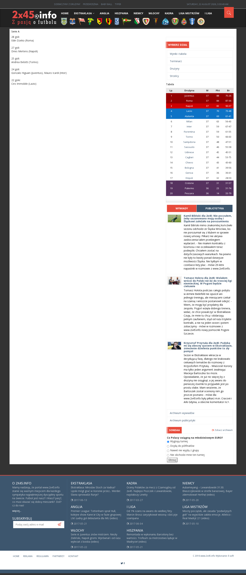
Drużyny (174, 68)
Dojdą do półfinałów (182, 445)
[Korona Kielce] (108, 21)
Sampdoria (189, 142)
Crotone (189, 183)
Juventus (189, 95)
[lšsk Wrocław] (175, 21)
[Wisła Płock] (192, 21)
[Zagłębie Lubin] (200, 21)
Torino (189, 136)
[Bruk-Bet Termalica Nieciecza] (72, 21)
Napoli (189, 106)
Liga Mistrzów (189, 13)
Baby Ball (106, 4)
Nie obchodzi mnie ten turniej (187, 454)
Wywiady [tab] (182, 208)
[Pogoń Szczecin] (155, 21)
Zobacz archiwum (223, 430)
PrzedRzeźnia (90, 4)
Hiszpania (121, 13)
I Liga (208, 13)
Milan (189, 121)
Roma (189, 100)
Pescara (189, 193)
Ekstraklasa (83, 13)
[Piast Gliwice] (146, 21)
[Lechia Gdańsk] (126, 21)
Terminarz (176, 61)
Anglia (104, 13)
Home (65, 13)
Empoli (189, 178)
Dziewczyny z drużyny (67, 4)
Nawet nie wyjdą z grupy (184, 450)
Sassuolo (189, 147)
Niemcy (138, 13)
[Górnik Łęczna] (91, 21)
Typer (118, 4)
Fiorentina (189, 131)
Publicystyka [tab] (214, 208)
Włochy (154, 13)
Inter (189, 126)
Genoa (189, 172)
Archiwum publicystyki (182, 420)
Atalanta (189, 116)
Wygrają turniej (179, 441)
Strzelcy (174, 76)
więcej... (16, 510)
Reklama (28, 556)
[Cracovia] (81, 21)
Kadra (169, 13)
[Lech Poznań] (116, 21)
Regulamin (43, 556)
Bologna (189, 167)
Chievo (189, 162)
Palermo (189, 188)
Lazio (189, 111)
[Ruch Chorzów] (165, 21)
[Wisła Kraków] (184, 21)
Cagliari (189, 157)
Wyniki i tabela (178, 53)
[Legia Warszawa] (137, 21)
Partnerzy (58, 556)
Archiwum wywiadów (182, 413)
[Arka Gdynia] (64, 21)
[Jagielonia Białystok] (100, 21)
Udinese (189, 152)
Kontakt (73, 556)
